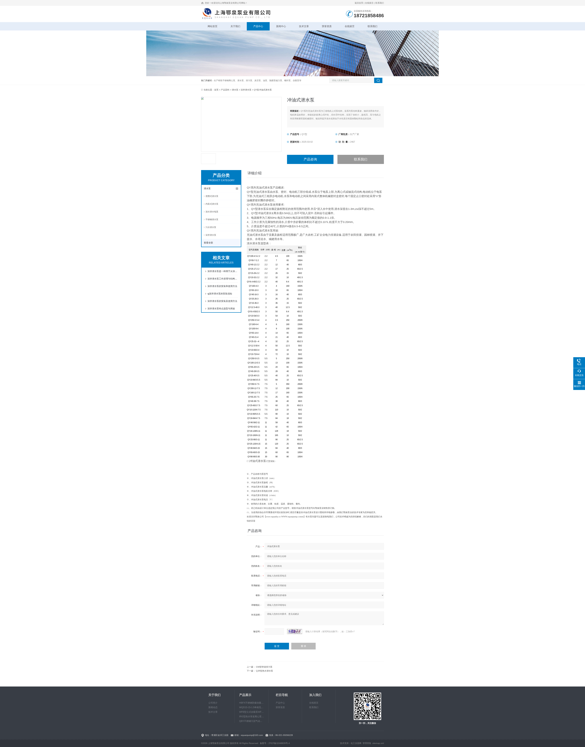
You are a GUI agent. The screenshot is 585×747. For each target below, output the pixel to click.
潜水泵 (235, 90)
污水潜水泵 (211, 227)
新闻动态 (213, 707)
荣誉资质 (327, 26)
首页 (216, 90)
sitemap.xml (378, 743)
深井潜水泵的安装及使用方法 (222, 301)
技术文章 (304, 26)
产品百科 (225, 90)
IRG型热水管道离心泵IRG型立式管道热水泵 (251, 716)
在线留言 (369, 3)
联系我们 (379, 3)
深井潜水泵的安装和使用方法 (222, 286)
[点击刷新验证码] (294, 631)
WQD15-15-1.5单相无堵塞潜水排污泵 (251, 707)
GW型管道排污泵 (264, 667)
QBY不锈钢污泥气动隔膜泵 (251, 721)
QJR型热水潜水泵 (264, 671)
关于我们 (235, 26)
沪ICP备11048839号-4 (279, 743)
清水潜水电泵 (212, 211)
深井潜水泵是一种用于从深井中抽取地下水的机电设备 (222, 271)
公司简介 (213, 702)
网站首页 (212, 26)
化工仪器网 (356, 743)
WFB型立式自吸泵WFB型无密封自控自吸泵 (251, 712)
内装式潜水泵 (212, 204)
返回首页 (359, 3)
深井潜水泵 (246, 90)
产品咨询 (310, 159)
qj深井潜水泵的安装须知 (219, 293)
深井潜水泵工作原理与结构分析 (222, 278)
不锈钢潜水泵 (212, 219)
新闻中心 (281, 26)
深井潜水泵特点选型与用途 (221, 308)
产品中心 (258, 26)
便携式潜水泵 (212, 196)
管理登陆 (367, 743)
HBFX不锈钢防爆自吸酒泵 (251, 702)
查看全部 (208, 242)
